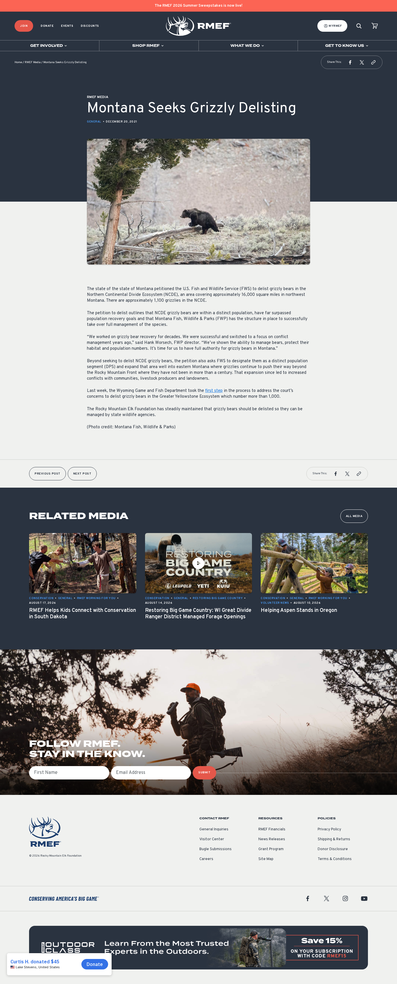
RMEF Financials (271, 829)
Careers (206, 859)
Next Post (82, 474)
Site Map (265, 859)
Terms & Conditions (335, 859)
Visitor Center (211, 839)
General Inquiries (213, 829)
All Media (354, 516)
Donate (47, 26)
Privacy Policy (329, 829)
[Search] (359, 26)
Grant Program (271, 849)
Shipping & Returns (334, 839)
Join (24, 26)
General (94, 122)
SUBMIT (204, 773)
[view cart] (375, 26)
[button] (350, 62)
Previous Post (47, 474)
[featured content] (198, 947)
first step (214, 391)
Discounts (90, 26)
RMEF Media (33, 62)
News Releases (271, 839)
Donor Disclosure (333, 849)
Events (67, 26)
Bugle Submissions (215, 849)
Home (18, 62)
